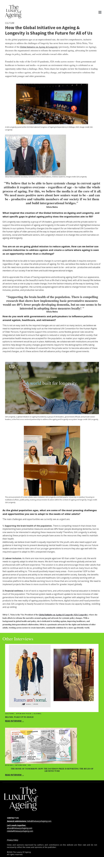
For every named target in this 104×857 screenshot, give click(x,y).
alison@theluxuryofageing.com (19, 828)
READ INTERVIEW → (14, 721)
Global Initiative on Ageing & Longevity (39, 46)
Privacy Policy (12, 840)
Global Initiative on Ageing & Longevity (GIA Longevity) (63, 614)
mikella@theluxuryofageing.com (20, 831)
